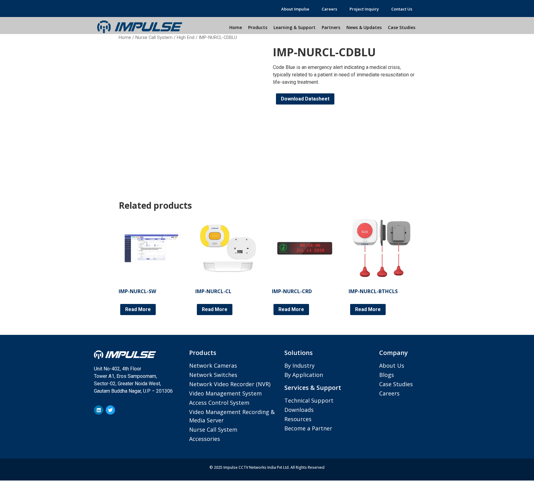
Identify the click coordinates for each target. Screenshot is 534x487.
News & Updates (364, 27)
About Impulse (295, 9)
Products (257, 27)
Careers (329, 9)
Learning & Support (294, 27)
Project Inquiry (364, 9)
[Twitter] (110, 410)
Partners (331, 27)
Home (235, 27)
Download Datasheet (305, 99)
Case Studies (401, 27)
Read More (138, 309)
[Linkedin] (98, 410)
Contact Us (401, 9)
